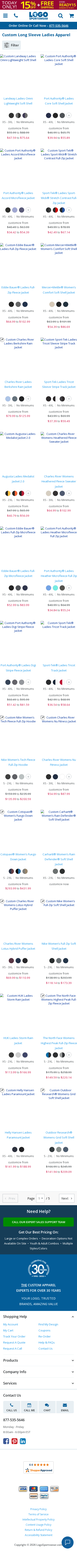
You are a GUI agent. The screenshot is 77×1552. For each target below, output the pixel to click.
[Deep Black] (59, 304)
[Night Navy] (65, 304)
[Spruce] (15, 399)
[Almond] (52, 304)
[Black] (11, 115)
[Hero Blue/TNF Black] (48, 1055)
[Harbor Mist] (18, 1055)
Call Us (11, 1410)
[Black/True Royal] (62, 210)
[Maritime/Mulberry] (11, 871)
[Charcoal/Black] (18, 115)
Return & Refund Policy (38, 1530)
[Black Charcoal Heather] (62, 588)
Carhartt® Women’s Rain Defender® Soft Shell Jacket (59, 859)
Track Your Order (14, 1336)
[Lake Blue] (8, 399)
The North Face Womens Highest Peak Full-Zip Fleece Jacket (59, 1043)
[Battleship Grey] (62, 115)
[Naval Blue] (65, 1149)
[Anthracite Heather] (15, 777)
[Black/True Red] (55, 210)
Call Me (29, 1410)
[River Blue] (25, 304)
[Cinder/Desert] (25, 871)
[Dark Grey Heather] (21, 777)
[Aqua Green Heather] (55, 588)
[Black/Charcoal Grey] (48, 210)
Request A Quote (14, 1342)
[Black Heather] (55, 493)
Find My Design (48, 1324)
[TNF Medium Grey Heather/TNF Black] (62, 1055)
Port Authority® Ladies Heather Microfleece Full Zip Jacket (59, 576)
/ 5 (48, 1198)
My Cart (8, 1330)
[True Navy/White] (55, 682)
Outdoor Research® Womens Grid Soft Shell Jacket (58, 1137)
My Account (10, 1324)
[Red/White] (62, 682)
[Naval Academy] (25, 1055)
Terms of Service (38, 1514)
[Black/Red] (21, 493)
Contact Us (45, 1348)
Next (66, 1198)
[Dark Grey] (59, 960)
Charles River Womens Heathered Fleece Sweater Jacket (58, 481)
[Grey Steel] (18, 304)
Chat (47, 1410)
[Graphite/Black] (62, 399)
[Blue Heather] (62, 493)
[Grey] (21, 682)
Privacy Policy (38, 1509)
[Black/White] (55, 399)
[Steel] (55, 871)
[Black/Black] (48, 399)
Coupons (44, 1330)
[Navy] (21, 210)
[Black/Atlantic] (18, 871)
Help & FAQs (46, 1342)
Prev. (10, 1198)
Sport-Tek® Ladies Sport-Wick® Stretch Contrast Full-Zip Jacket (59, 198)
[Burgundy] (11, 960)
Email (65, 1410)
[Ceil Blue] (15, 210)
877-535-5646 (58, 26)
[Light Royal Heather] (48, 588)
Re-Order (44, 1336)
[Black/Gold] (8, 493)
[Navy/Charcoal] (25, 115)
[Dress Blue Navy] (48, 115)
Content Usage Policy (38, 1525)
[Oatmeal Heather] (48, 493)
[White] (62, 777)
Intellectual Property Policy (38, 1519)
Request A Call (12, 1348)
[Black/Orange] (15, 493)
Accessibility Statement (38, 1535)
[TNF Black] (55, 1055)
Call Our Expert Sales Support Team (38, 1222)
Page (31, 1198)
